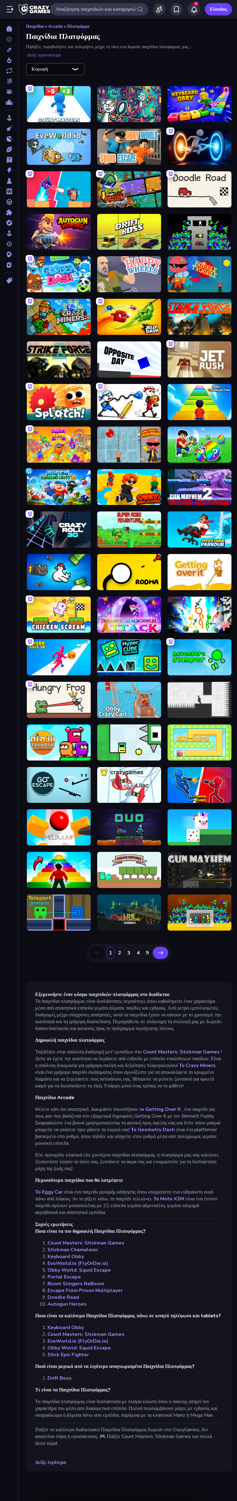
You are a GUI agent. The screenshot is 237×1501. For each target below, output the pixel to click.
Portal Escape (64, 1277)
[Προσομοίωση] (9, 233)
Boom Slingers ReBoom (76, 1283)
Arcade (55, 26)
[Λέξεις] (9, 191)
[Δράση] (9, 170)
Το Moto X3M (168, 1198)
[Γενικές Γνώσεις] (9, 160)
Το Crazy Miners (197, 1065)
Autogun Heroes (67, 1304)
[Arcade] (9, 118)
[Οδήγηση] (9, 202)
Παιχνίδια (35, 26)
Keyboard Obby (66, 1256)
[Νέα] (9, 49)
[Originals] (9, 81)
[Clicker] (9, 128)
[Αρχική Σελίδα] (9, 28)
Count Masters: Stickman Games (181, 1052)
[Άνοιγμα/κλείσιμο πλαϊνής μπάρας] (9, 9)
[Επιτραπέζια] (9, 181)
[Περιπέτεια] (9, 223)
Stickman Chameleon (73, 1249)
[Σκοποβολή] (9, 244)
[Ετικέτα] (9, 280)
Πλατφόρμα (78, 26)
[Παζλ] (9, 212)
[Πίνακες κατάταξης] (9, 102)
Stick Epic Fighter (68, 1354)
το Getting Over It (160, 1109)
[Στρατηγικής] (9, 254)
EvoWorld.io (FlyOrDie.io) (78, 1263)
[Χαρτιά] (9, 265)
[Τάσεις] (9, 60)
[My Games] (176, 9)
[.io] (9, 139)
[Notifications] (194, 9)
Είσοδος (218, 9)
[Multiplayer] (9, 91)
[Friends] (159, 9)
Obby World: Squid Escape (79, 1270)
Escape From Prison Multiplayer (85, 1290)
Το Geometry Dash (153, 1129)
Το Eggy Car (49, 1192)
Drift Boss (60, 1378)
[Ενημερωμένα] (9, 70)
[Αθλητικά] (9, 149)
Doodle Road (63, 1297)
